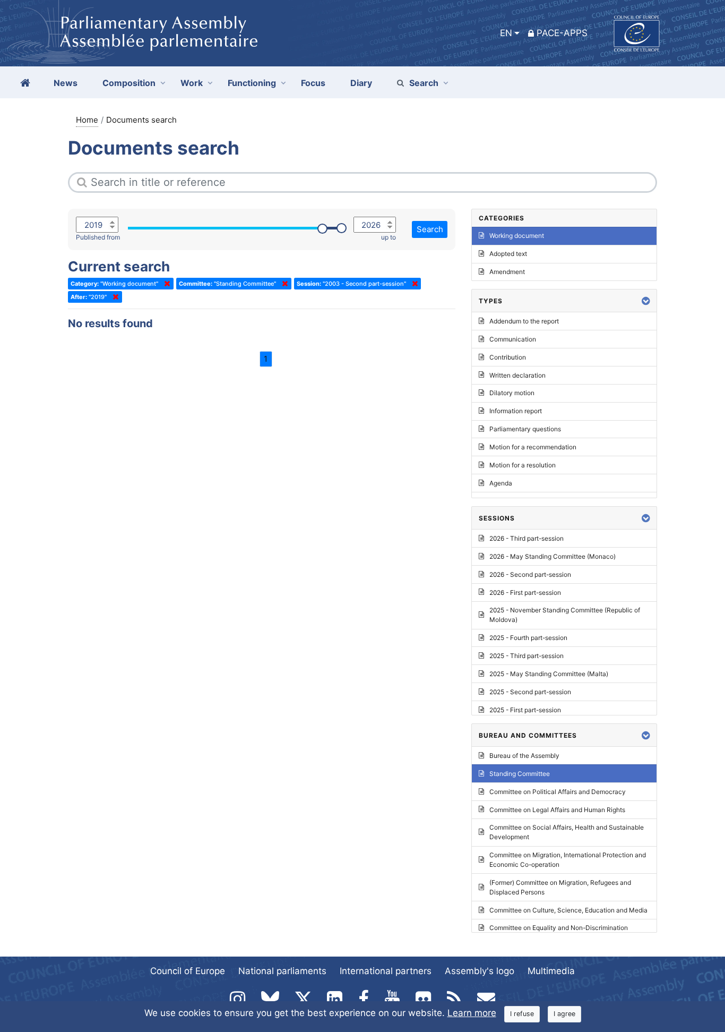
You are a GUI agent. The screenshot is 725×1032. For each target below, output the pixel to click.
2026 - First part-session (525, 592)
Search (423, 83)
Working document (516, 236)
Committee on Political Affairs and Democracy (557, 792)
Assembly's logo (479, 971)
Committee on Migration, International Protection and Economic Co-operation (567, 859)
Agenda (500, 483)
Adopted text (508, 254)
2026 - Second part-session (530, 574)
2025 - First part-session (525, 710)
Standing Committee (519, 774)
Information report (515, 411)
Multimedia (551, 971)
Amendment (507, 272)
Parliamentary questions (525, 429)
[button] (646, 301)
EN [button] (506, 33)
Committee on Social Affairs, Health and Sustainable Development (566, 832)
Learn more (471, 1013)
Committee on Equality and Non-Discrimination (558, 928)
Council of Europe (187, 971)
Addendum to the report (524, 321)
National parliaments (282, 971)
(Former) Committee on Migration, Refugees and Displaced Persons (560, 887)
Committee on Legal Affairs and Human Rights (557, 810)
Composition (129, 83)
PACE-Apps (562, 33)
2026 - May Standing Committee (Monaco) (552, 556)
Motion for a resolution (522, 465)
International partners (385, 971)
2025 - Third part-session (526, 656)
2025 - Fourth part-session (528, 638)
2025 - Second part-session (530, 692)
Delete (165, 283)
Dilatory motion (511, 393)
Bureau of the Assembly (524, 756)
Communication (512, 339)
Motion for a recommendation (532, 447)
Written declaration (517, 375)
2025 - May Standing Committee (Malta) (548, 674)
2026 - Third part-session (526, 538)
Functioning (252, 83)
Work (191, 83)
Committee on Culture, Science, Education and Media (568, 910)
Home (87, 120)
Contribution (507, 357)
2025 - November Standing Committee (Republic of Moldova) (564, 615)
